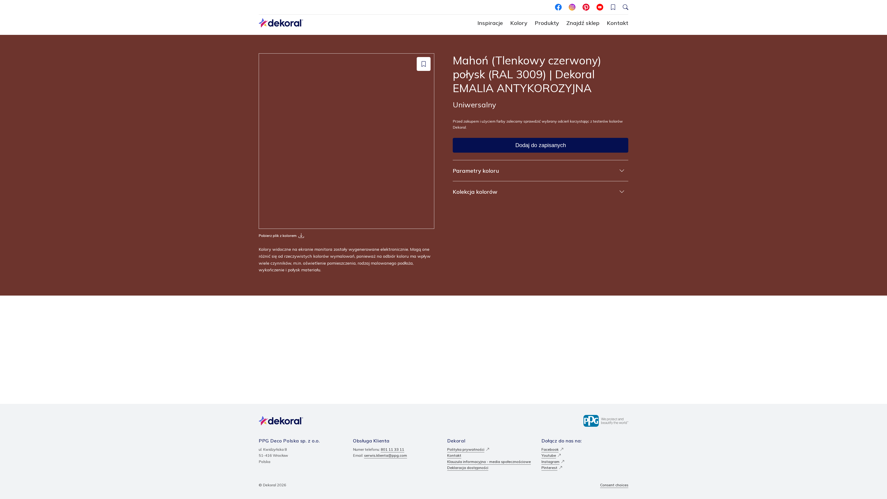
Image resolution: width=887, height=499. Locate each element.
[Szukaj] (625, 7)
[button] (613, 7)
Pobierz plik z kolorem (278, 235)
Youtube (548, 455)
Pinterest (549, 467)
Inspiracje (490, 22)
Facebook (550, 449)
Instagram (550, 461)
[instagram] (572, 7)
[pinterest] (586, 7)
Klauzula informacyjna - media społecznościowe (489, 461)
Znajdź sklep (582, 22)
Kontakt (617, 22)
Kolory (518, 22)
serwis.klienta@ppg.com (385, 455)
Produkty (547, 22)
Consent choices (614, 485)
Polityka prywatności (465, 449)
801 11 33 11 (392, 449)
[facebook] (558, 7)
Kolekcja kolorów (475, 191)
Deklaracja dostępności (467, 467)
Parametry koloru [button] (476, 170)
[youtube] (599, 7)
